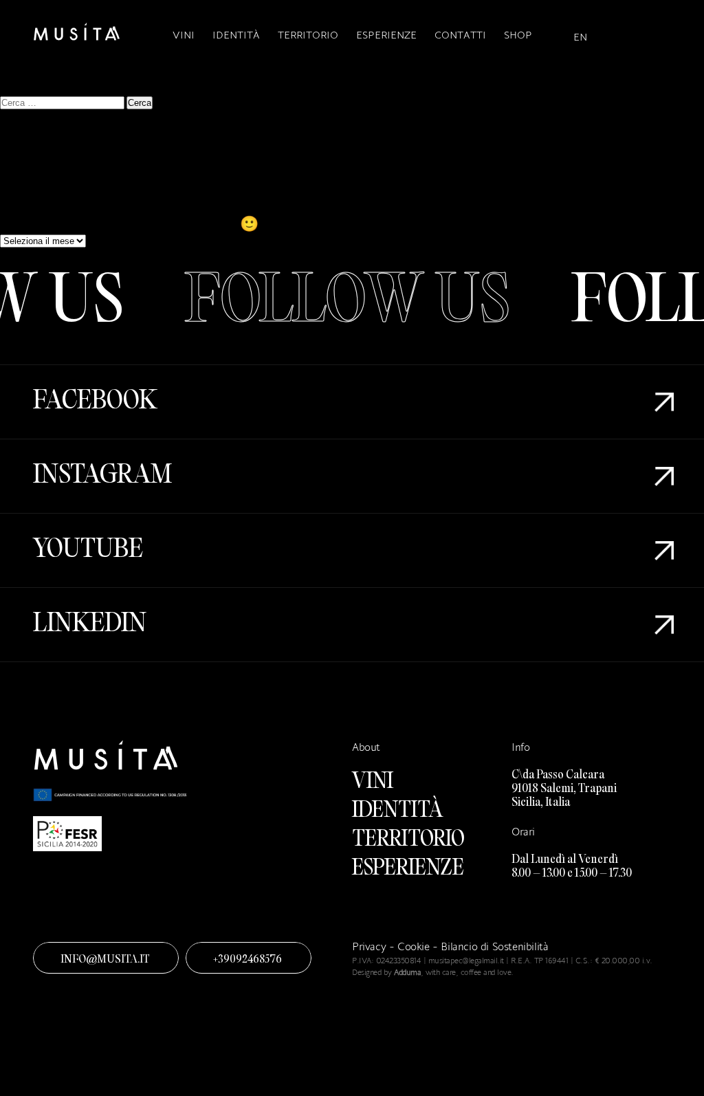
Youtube (88, 550)
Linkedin (89, 624)
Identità (236, 35)
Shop (518, 35)
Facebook (95, 401)
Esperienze (386, 35)
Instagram (102, 476)
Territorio (308, 35)
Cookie (414, 946)
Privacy (369, 946)
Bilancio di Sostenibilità (494, 946)
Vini (184, 35)
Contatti (460, 35)
